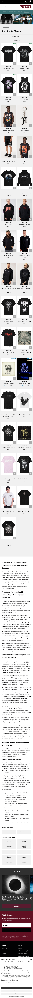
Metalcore (9, 832)
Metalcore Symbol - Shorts (8, 161)
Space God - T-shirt (8, 321)
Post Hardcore (24, 832)
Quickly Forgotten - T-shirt (24, 511)
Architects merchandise (8, 601)
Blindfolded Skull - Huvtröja (24, 193)
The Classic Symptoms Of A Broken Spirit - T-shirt (9, 415)
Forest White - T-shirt (24, 414)
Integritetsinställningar (23, 956)
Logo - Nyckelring (24, 130)
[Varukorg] (29, 2)
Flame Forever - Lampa (24, 383)
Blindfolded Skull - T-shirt (24, 479)
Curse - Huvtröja (8, 255)
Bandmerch (6, 27)
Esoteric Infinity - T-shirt (9, 447)
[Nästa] (20, 551)
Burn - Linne (24, 99)
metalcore (18, 579)
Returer (4, 956)
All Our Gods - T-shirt (8, 352)
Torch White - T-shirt (8, 511)
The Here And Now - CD (24, 352)
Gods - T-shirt (8, 99)
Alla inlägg (16, 906)
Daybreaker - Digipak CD (8, 383)
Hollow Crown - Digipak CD (24, 447)
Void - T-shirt (8, 543)
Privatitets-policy (22, 953)
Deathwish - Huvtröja (24, 224)
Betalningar (5, 950)
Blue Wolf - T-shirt (8, 193)
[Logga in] (25, 2)
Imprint (20, 948)
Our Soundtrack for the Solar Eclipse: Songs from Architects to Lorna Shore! (15, 899)
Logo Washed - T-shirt (8, 68)
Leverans (4, 953)
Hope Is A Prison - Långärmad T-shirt (8, 289)
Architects (8, 66)
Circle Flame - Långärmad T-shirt (24, 289)
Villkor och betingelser (23, 950)
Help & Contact (5, 948)
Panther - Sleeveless (8, 130)
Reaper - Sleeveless (25, 161)
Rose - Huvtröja (8, 224)
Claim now (26, 12)
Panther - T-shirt (24, 68)
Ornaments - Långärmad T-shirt (24, 256)
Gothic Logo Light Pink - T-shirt (8, 479)
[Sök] (12, 7)
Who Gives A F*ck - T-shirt (24, 321)
